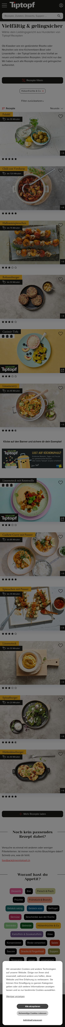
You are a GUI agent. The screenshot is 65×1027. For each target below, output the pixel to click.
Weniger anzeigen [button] (15, 996)
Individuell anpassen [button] (32, 1020)
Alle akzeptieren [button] (32, 1006)
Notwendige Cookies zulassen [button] (32, 1013)
